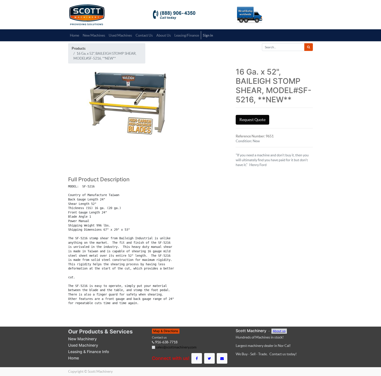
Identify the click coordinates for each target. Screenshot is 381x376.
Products (79, 48)
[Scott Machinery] (86, 14)
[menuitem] (74, 35)
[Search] (308, 47)
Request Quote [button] (252, 120)
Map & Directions (165, 331)
